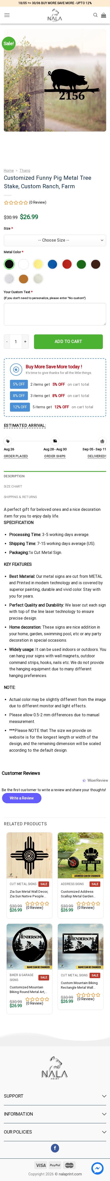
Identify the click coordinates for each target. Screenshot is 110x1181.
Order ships (54, 456)
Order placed (16, 456)
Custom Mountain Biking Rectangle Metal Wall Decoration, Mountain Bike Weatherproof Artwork (79, 985)
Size (8, 228)
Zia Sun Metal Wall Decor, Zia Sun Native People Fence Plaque (29, 893)
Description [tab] (14, 476)
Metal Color (13, 252)
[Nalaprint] (55, 15)
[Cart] (103, 15)
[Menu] (7, 15)
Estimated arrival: (25, 425)
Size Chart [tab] (13, 486)
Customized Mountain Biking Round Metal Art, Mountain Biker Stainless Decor (28, 989)
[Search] (95, 15)
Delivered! (97, 456)
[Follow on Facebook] (55, 1148)
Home (9, 170)
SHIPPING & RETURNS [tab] (20, 497)
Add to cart (68, 341)
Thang (24, 170)
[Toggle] (104, 1096)
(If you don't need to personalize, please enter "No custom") (45, 298)
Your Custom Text (18, 292)
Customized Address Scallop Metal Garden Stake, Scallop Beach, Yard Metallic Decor (77, 893)
